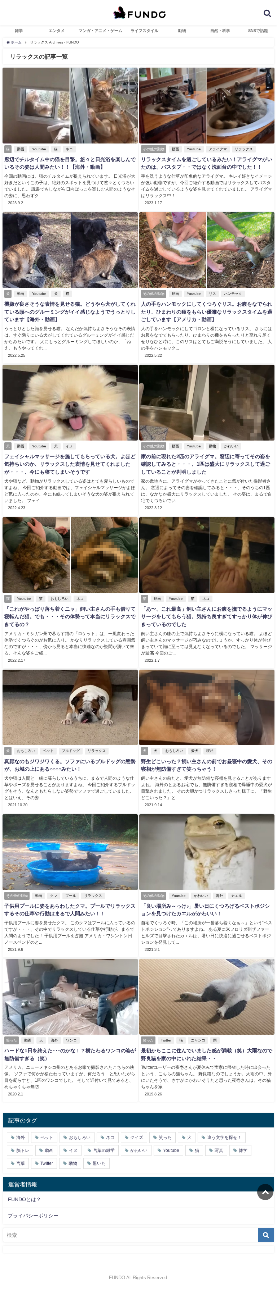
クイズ (136, 1137)
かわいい (231, 446)
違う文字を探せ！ (224, 1137)
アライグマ (218, 149)
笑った (165, 1137)
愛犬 (194, 750)
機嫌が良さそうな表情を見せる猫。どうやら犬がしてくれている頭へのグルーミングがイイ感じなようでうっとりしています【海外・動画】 (70, 311)
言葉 (20, 1163)
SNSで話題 (258, 30)
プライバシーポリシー (33, 1215)
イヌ (69, 446)
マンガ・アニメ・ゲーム (100, 30)
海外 (219, 895)
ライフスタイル (144, 30)
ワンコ (71, 1040)
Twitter (166, 1040)
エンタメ (57, 30)
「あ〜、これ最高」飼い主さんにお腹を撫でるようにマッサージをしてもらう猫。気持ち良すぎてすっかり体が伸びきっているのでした (206, 616)
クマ (53, 895)
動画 (20, 149)
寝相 (210, 750)
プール (70, 895)
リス (212, 293)
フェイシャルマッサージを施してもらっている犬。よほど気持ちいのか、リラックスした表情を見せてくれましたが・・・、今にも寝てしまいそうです (70, 464)
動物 (182, 30)
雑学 (19, 30)
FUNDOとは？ (24, 1199)
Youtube (39, 149)
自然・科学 (220, 30)
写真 (219, 1150)
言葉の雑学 (104, 1150)
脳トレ (22, 1150)
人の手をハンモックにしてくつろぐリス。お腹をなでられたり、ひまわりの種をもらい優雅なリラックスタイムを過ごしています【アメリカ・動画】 (206, 311)
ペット (48, 750)
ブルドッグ (71, 750)
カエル (236, 895)
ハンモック (233, 293)
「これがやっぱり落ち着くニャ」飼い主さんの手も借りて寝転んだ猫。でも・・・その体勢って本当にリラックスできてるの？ (70, 616)
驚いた (99, 1163)
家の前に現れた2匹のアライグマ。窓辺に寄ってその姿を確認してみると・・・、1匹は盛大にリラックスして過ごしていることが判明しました (205, 464)
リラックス (244, 149)
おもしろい (59, 598)
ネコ (69, 149)
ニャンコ (198, 1040)
